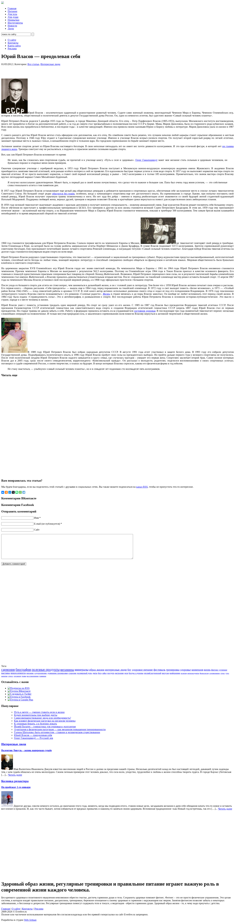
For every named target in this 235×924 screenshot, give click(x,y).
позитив (184, 673)
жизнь (207, 669)
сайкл (104, 673)
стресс (10, 676)
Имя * (37, 517)
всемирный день (84, 673)
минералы (81, 669)
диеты (95, 673)
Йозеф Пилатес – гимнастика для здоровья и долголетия (45, 726)
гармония (8, 669)
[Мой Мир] (9, 492)
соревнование (214, 673)
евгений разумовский (152, 673)
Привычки (13, 20)
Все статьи (33, 64)
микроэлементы (18, 673)
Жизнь (106, 294)
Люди (11, 28)
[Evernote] (16, 492)
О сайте (12, 40)
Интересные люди (50, 64)
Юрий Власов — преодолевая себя (33, 735)
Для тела (12, 14)
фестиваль (159, 669)
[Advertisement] (42, 70)
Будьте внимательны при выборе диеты (35, 715)
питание (30, 673)
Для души (13, 17)
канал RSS (142, 486)
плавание (42, 676)
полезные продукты (46, 669)
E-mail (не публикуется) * (48, 523)
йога (100, 673)
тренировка (173, 669)
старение (72, 673)
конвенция (197, 669)
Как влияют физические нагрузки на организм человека (44, 720)
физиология (204, 673)
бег (129, 669)
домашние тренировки (57, 673)
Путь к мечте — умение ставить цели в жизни (39, 712)
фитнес (215, 670)
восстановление (33, 676)
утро (227, 673)
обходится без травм (63, 193)
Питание (12, 11)
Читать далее (15, 774)
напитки (4, 676)
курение (223, 670)
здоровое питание (142, 669)
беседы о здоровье (136, 673)
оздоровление (40, 673)
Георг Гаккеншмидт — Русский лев (33, 738)
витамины (67, 669)
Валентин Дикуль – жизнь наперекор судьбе (26, 750)
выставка (5, 673)
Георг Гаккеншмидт (146, 160)
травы (24, 676)
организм (17, 676)
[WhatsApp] (20, 492)
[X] (13, 492)
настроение (119, 673)
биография (23, 669)
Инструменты (15, 22)
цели (126, 673)
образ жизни (96, 669)
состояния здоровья (144, 310)
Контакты (13, 42)
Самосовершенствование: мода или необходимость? (42, 718)
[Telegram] (23, 492)
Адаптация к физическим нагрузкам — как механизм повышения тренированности (60, 729)
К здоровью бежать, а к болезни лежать (35, 723)
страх (222, 673)
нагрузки (165, 673)
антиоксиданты (193, 673)
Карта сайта (14, 45)
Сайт (36, 529)
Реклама (12, 48)
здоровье (185, 669)
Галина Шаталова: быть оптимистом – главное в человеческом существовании (57, 732)
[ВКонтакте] (2, 492)
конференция (175, 673)
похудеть (110, 673)
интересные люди (116, 669)
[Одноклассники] (6, 492)
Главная (12, 8)
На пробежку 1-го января (16, 787)
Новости (12, 25)
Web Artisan (30, 920)
